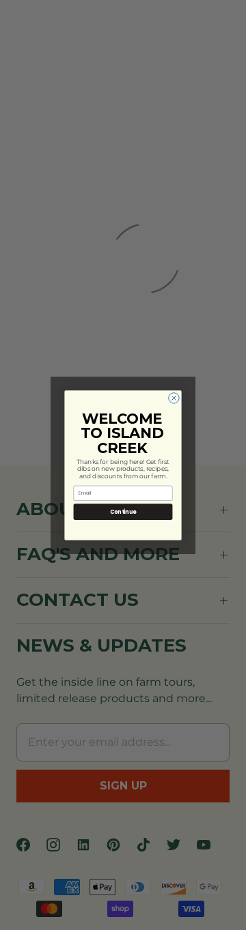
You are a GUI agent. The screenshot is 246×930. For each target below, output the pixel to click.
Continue (123, 511)
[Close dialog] (174, 397)
